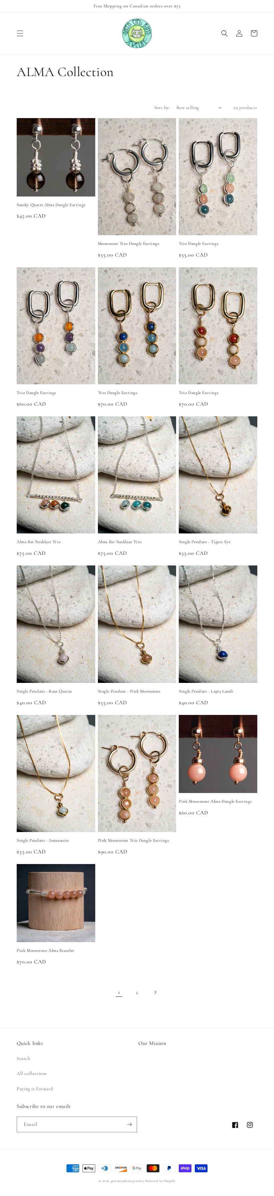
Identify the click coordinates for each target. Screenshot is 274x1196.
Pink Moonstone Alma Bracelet (45, 950)
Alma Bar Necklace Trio (38, 541)
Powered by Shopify (160, 1181)
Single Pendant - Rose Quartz (44, 691)
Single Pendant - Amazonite (43, 840)
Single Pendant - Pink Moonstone (129, 691)
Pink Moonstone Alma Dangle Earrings (215, 801)
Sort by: (162, 107)
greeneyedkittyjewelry (127, 1181)
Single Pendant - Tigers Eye (205, 541)
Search (23, 1058)
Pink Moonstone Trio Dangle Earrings (133, 840)
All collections (32, 1073)
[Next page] (155, 992)
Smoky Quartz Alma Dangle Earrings (51, 205)
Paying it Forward (35, 1089)
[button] (20, 33)
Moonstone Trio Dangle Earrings (128, 243)
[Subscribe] (129, 1124)
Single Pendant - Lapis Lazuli (206, 691)
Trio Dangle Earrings (198, 243)
